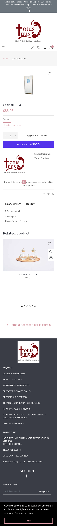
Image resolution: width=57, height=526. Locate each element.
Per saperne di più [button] (23, 513)
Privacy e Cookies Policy (17, 391)
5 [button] (32, 306)
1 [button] (22, 306)
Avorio (7, 125)
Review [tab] (31, 204)
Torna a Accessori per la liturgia (30, 324)
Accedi (33, 48)
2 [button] (24, 306)
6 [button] (35, 306)
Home (5, 58)
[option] (28, 262)
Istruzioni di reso (13, 423)
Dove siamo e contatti (15, 373)
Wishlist (39, 48)
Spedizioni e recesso (15, 397)
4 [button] (30, 306)
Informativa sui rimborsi (17, 409)
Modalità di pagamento (16, 385)
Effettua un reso (13, 379)
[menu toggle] (3, 47)
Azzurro (17, 125)
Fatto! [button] (29, 521)
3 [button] (27, 306)
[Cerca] (45, 48)
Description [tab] (13, 204)
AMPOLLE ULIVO (28, 274)
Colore (6, 119)
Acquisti (8, 368)
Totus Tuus (10, 2)
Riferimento (10, 211)
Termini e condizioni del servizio (21, 403)
